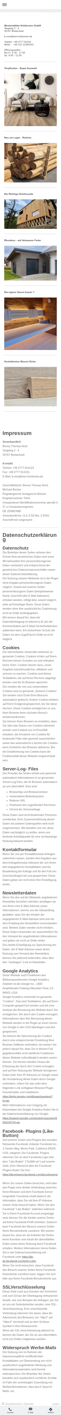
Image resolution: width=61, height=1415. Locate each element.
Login (56, 1403)
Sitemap (28, 1403)
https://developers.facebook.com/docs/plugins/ (30, 1174)
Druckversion (13, 1403)
